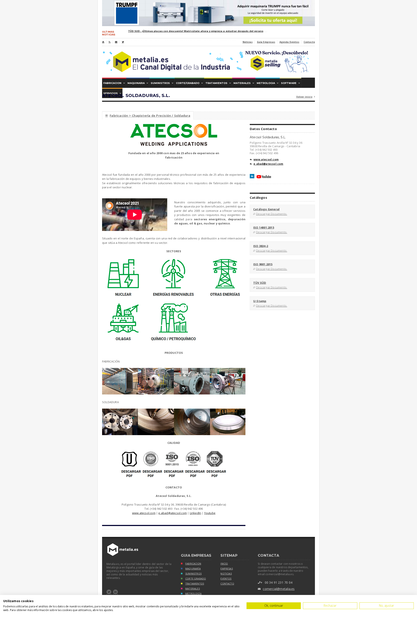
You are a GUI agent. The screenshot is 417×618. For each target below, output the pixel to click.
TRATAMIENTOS (194, 583)
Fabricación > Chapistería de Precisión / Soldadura (147, 116)
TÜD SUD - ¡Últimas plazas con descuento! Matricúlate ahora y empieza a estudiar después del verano (195, 31)
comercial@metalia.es (276, 589)
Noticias (248, 41)
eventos (225, 578)
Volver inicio (305, 96)
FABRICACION (193, 563)
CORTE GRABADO (195, 578)
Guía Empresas (266, 41)
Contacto (309, 41)
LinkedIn (195, 513)
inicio (224, 563)
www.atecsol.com (144, 513)
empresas (226, 568)
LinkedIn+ (252, 176)
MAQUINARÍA (193, 568)
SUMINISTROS (193, 573)
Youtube (209, 513)
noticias (226, 573)
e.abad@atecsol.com (172, 513)
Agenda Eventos (289, 41)
